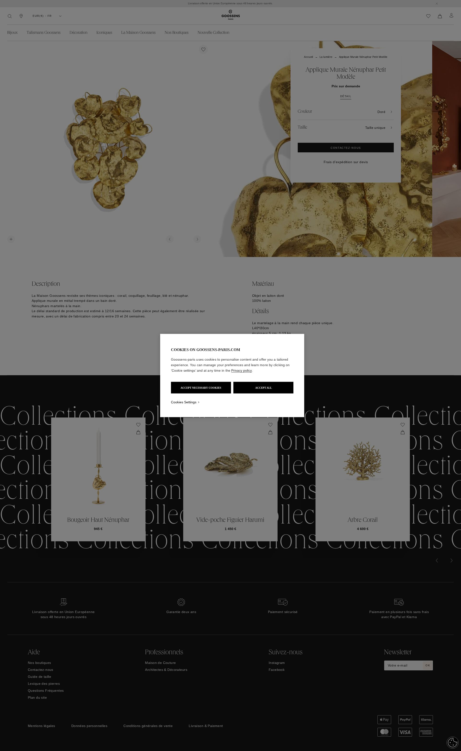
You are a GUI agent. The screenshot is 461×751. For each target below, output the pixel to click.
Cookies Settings (183, 402)
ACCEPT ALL (263, 387)
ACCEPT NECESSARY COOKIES (201, 387)
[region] (232, 375)
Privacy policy (241, 370)
